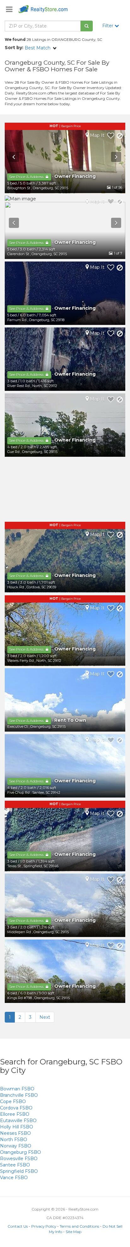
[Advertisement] (65, 490)
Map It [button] (96, 135)
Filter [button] (108, 26)
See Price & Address (26, 176)
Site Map (73, 1231)
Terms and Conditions (79, 1226)
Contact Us (18, 1226)
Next (44, 1017)
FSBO (17, 1089)
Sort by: (14, 47)
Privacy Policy (43, 1226)
